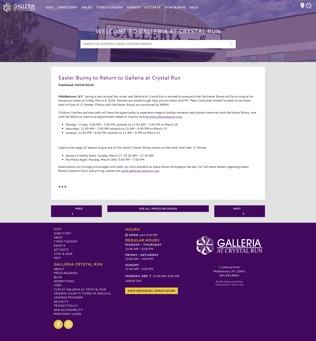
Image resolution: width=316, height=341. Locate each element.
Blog (58, 277)
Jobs (57, 285)
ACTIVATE (61, 249)
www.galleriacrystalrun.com (140, 170)
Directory (62, 233)
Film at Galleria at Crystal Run (80, 289)
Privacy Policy (66, 305)
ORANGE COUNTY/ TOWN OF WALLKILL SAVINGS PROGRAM (82, 295)
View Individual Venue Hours (151, 291)
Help (57, 258)
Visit (58, 229)
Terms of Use (237, 284)
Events (59, 245)
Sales (58, 237)
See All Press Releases (158, 208)
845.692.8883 (229, 275)
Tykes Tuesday (66, 241)
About (59, 269)
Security (61, 301)
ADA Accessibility (68, 310)
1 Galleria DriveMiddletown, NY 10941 (229, 269)
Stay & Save (63, 254)
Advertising (64, 281)
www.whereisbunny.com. (166, 116)
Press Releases (66, 273)
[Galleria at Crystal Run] (229, 245)
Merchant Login (67, 314)
